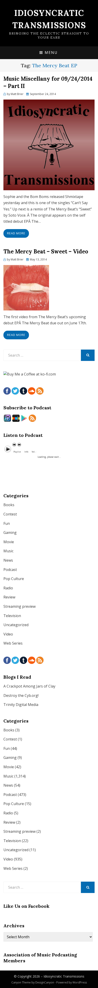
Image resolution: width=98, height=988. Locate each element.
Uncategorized (15, 624)
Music (8, 550)
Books (8, 504)
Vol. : (34, 451)
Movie (8, 541)
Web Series (13, 643)
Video (8, 634)
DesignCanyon (44, 982)
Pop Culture (13, 578)
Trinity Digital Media (20, 704)
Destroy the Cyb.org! (21, 695)
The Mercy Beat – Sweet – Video (45, 251)
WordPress (79, 982)
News (8, 560)
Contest (10, 514)
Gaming (10, 532)
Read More (16, 233)
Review (9, 597)
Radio (8, 587)
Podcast (10, 569)
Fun (6, 523)
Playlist (17, 451)
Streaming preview (19, 606)
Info (26, 451)
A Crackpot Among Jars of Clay (29, 686)
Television (12, 615)
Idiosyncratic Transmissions (64, 976)
